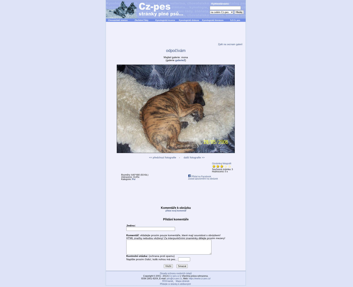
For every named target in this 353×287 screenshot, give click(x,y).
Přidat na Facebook (201, 176)
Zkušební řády (141, 20)
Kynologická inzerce (165, 20)
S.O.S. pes (235, 20)
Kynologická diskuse (189, 20)
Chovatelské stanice (118, 20)
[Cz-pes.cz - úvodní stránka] (142, 9)
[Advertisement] (176, 34)
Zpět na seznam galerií (230, 44)
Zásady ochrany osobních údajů (176, 273)
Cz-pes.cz (174, 276)
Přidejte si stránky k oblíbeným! (175, 284)
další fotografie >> (194, 157)
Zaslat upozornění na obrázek (203, 179)
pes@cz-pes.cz (174, 278)
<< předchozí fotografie (162, 157)
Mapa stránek (182, 281)
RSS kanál (167, 281)
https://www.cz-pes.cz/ (200, 278)
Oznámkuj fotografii (221, 163)
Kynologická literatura (212, 20)
